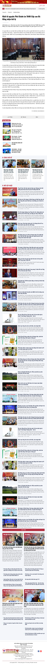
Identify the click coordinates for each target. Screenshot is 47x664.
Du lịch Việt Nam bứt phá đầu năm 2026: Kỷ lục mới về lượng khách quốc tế (30, 636)
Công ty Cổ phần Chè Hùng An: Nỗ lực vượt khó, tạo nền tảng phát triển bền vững (30, 372)
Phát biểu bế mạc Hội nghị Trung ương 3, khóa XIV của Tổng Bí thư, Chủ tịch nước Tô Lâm (31, 270)
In (37, 117)
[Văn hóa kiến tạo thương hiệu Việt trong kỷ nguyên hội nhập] (9, 582)
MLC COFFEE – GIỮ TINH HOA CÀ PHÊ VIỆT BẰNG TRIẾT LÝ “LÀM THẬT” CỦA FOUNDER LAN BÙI (30, 590)
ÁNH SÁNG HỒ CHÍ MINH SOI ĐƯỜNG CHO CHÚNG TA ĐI (30, 601)
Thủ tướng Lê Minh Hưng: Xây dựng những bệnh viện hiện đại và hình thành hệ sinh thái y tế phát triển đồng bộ (30, 395)
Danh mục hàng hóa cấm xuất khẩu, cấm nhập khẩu (29, 326)
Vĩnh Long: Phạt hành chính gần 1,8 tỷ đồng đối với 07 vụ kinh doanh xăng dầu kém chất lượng (9, 171)
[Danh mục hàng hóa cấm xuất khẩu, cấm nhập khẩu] (9, 329)
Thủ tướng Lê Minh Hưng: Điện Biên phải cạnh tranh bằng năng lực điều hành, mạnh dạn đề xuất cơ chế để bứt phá (30, 248)
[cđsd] (23, 2)
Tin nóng (27, 650)
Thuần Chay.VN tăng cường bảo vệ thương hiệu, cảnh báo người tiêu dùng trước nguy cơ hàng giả (30, 337)
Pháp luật (4, 166)
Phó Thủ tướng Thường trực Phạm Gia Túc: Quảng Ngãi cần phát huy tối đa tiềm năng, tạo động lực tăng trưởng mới (31, 212)
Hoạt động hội (26, 244)
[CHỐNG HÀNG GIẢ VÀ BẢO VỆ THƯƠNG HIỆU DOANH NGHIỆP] (7, 5)
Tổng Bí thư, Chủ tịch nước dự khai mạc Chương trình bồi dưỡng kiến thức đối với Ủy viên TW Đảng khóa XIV (30, 188)
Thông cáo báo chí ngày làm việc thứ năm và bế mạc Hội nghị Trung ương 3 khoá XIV (30, 259)
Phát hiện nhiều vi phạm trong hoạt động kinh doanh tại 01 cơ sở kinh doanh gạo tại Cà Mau (31, 348)
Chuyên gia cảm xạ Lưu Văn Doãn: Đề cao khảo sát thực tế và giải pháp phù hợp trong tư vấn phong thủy (31, 406)
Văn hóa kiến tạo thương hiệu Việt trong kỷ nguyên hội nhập (31, 579)
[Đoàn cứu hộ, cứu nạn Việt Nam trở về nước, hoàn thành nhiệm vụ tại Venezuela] (9, 386)
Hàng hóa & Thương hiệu (27, 344)
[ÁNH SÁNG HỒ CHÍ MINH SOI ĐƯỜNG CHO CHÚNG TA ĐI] (9, 604)
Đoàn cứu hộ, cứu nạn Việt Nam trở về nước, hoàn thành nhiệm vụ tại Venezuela (30, 383)
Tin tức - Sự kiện (26, 208)
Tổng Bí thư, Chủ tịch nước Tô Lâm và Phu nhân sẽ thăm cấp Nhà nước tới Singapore (31, 556)
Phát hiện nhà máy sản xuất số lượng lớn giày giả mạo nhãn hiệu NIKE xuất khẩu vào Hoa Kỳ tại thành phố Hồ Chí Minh (37, 171)
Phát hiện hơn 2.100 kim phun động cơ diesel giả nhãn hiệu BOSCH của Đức (23, 171)
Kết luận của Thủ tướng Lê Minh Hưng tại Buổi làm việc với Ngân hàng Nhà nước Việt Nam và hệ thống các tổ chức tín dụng (31, 201)
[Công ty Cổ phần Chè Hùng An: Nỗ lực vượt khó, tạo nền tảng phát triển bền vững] (9, 375)
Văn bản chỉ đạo (7, 650)
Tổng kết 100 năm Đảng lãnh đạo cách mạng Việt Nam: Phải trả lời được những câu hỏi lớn (31, 624)
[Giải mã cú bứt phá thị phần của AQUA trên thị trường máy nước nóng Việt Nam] (9, 295)
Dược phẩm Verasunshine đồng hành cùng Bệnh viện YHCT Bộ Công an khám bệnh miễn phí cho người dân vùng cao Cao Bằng (31, 545)
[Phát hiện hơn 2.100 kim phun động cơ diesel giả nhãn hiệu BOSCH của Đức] (23, 163)
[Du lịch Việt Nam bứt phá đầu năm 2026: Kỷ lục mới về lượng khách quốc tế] (9, 639)
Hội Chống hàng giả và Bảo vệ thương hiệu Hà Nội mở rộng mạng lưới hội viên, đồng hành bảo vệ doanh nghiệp (31, 568)
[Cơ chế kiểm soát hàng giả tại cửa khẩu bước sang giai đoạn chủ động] (12, 655)
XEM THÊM (23, 645)
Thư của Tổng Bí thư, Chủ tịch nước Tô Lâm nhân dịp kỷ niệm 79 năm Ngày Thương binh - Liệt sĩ (30, 315)
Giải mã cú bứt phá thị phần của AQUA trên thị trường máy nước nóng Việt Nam (31, 292)
